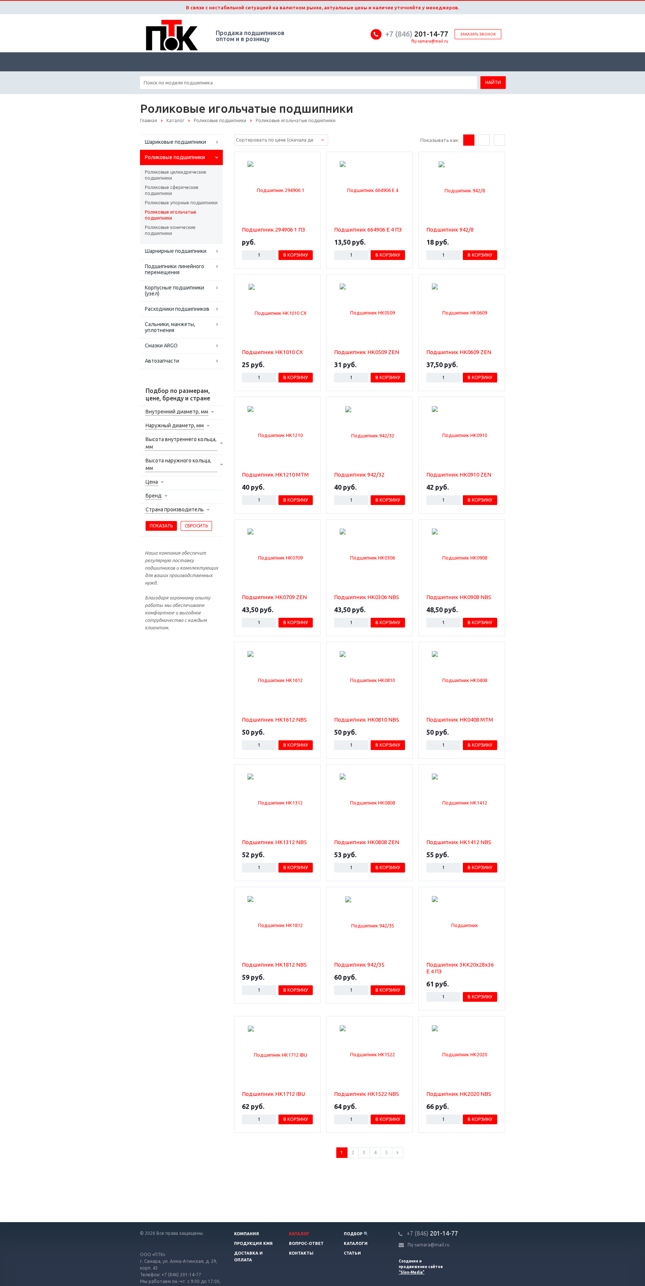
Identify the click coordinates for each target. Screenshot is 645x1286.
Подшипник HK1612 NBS (274, 719)
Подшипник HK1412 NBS (458, 842)
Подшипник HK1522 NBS (366, 1094)
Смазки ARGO (161, 345)
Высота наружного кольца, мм (178, 464)
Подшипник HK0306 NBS (366, 597)
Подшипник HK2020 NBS (458, 1094)
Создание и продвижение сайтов (421, 1266)
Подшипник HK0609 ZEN (458, 352)
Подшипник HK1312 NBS (274, 842)
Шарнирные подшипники (175, 251)
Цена (152, 482)
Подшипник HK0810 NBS (366, 719)
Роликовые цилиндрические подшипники (175, 175)
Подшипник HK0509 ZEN (366, 352)
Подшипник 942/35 (359, 964)
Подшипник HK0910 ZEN (458, 474)
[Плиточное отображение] (468, 140)
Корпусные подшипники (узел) (174, 291)
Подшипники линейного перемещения (174, 269)
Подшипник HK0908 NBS (458, 597)
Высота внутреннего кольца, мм (181, 443)
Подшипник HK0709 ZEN (274, 597)
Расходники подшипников (177, 309)
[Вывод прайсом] (499, 140)
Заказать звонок (478, 34)
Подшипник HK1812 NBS (274, 964)
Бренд (154, 496)
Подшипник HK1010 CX (272, 352)
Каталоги (356, 1243)
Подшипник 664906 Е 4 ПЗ (368, 229)
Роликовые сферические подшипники (172, 190)
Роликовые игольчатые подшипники (170, 215)
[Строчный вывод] (484, 140)
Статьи (352, 1253)
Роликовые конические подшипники (170, 230)
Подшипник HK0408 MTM (459, 719)
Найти (493, 82)
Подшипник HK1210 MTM (275, 474)
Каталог (299, 1233)
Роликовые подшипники (175, 157)
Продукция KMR (253, 1243)
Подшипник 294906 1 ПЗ (273, 229)
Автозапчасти (162, 361)
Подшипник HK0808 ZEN (366, 842)
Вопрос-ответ (306, 1243)
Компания (246, 1233)
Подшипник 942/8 (450, 229)
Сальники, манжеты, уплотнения (170, 327)
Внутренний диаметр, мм (177, 412)
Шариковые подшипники (175, 142)
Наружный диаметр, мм (175, 425)
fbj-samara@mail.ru (429, 41)
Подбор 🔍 (356, 1233)
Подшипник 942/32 (359, 474)
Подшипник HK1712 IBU (273, 1094)
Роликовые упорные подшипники (181, 202)
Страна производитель (175, 509)
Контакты (301, 1253)
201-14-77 (416, 34)
